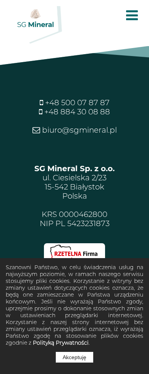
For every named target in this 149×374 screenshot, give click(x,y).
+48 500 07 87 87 (76, 102)
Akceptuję (74, 357)
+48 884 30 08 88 (76, 111)
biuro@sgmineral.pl (78, 130)
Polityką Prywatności (61, 342)
